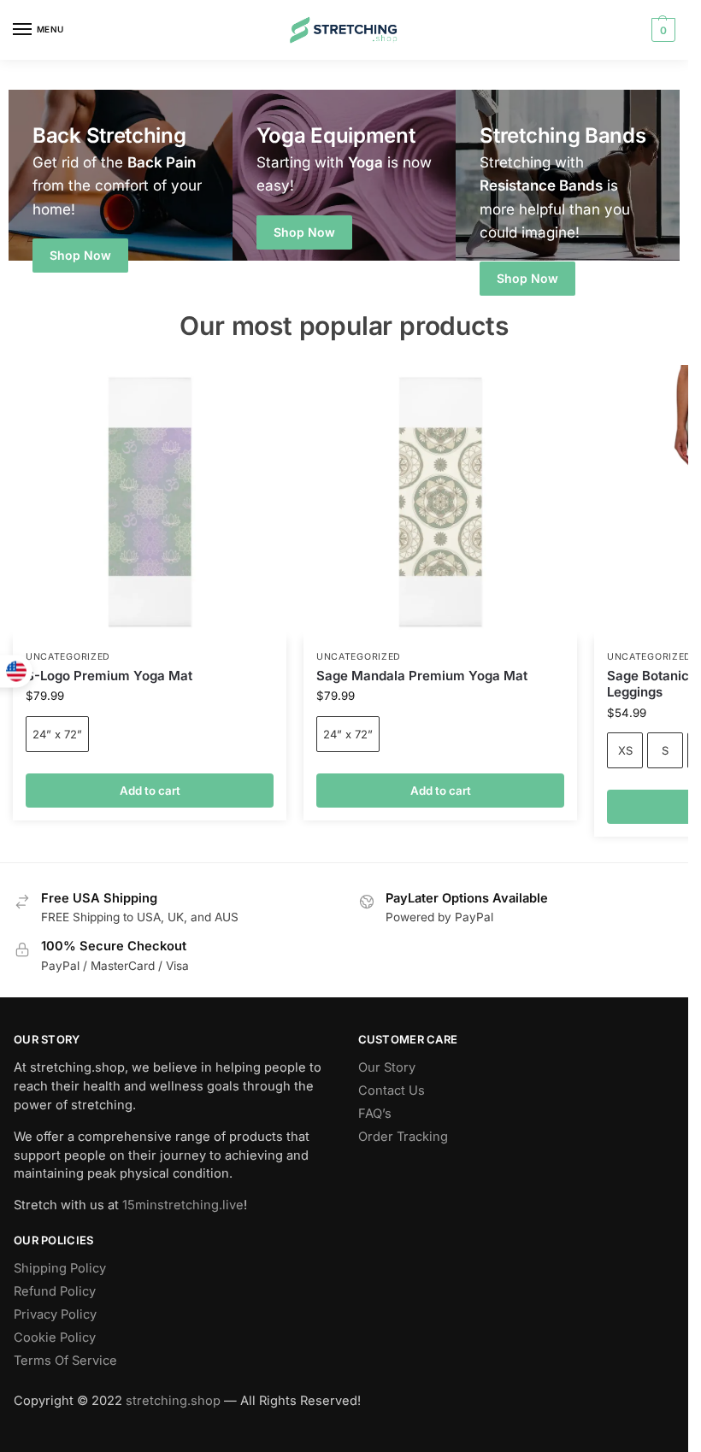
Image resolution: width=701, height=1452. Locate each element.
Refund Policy (55, 1291)
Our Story (386, 1067)
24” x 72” (348, 734)
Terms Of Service (65, 1360)
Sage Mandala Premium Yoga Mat (421, 675)
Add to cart (150, 790)
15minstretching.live (183, 1205)
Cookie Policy (55, 1337)
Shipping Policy (60, 1268)
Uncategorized (358, 656)
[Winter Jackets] (568, 175)
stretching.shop (173, 1400)
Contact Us (391, 1090)
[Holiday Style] (345, 175)
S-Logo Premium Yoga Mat (109, 675)
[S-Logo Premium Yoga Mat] (149, 501)
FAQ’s (375, 1113)
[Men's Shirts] (121, 175)
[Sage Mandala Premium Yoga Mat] (440, 501)
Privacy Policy (55, 1314)
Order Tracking (403, 1136)
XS (625, 750)
